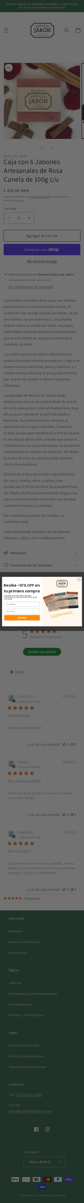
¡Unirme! (21, 617)
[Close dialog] (79, 579)
